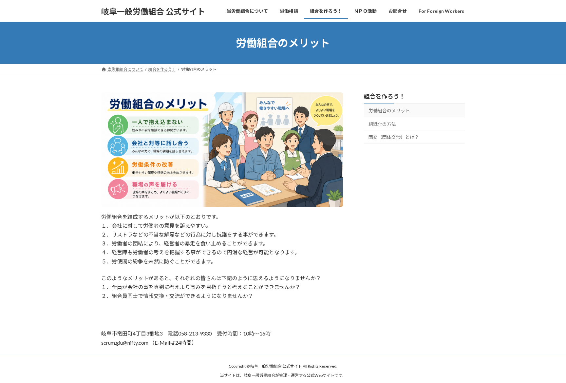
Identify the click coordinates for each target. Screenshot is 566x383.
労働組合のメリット (389, 110)
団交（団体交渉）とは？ (393, 137)
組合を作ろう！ (384, 96)
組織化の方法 (382, 124)
